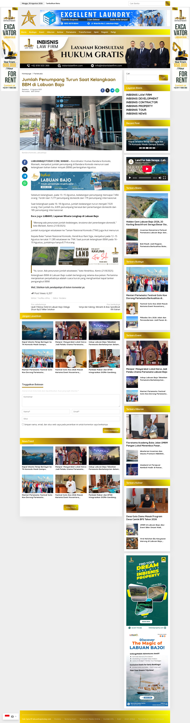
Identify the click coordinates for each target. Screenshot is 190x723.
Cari (128, 73)
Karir (119, 719)
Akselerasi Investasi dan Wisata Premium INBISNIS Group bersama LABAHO (151, 452)
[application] (147, 169)
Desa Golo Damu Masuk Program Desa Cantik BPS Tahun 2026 (144, 518)
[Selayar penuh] (164, 177)
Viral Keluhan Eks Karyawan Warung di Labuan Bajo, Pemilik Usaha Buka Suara (153, 540)
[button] (167, 3)
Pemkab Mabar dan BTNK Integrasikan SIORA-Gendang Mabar (102, 371)
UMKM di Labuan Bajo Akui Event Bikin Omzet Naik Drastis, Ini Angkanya (152, 526)
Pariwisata (26, 91)
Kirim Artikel (130, 719)
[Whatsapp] (117, 90)
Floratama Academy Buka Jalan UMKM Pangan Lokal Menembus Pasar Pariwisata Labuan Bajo (147, 444)
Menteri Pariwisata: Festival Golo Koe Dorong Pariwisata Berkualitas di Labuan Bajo (37, 371)
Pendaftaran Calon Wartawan (151, 719)
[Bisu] (160, 177)
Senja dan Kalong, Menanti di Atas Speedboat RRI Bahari (99, 307)
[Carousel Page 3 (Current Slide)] (147, 148)
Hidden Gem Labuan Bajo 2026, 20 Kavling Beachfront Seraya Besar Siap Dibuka (147, 223)
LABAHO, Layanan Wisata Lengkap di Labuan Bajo (71, 216)
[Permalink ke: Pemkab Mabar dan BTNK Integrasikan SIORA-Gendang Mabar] (104, 358)
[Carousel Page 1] (140, 148)
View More (71, 507)
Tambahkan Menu (53, 3)
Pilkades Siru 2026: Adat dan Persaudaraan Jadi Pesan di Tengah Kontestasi (153, 318)
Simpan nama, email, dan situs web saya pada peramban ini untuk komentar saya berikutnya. (66, 424)
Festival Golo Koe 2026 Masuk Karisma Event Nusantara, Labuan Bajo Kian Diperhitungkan (70, 371)
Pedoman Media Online (90, 719)
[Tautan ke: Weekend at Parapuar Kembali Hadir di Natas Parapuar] (132, 469)
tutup (15, 9)
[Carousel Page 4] (150, 148)
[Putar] (130, 177)
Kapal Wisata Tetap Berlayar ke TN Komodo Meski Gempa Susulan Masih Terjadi (37, 343)
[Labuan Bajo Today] (29, 18)
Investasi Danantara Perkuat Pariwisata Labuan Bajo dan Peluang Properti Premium (153, 231)
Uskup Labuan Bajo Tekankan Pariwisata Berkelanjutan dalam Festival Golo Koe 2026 (104, 343)
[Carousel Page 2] (143, 148)
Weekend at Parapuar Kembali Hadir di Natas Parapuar (151, 466)
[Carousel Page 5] (153, 148)
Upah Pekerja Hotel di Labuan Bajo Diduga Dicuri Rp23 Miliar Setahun (50, 307)
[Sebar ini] (103, 90)
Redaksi (57, 719)
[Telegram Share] (112, 90)
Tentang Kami (70, 719)
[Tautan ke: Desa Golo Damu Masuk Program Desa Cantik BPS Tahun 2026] (147, 500)
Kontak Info (108, 719)
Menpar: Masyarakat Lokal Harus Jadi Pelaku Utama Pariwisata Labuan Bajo (70, 343)
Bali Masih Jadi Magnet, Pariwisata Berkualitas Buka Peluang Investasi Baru (153, 245)
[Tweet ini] (107, 90)
